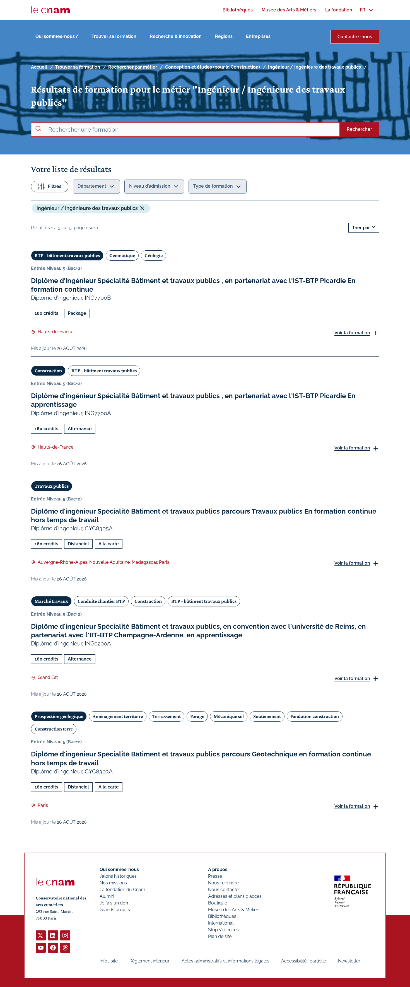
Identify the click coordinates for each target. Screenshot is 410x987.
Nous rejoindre (223, 883)
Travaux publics (52, 486)
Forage (197, 716)
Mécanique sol (229, 716)
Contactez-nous (354, 36)
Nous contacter (224, 889)
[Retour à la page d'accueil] (50, 10)
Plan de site (219, 936)
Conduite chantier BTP (101, 601)
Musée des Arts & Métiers (234, 909)
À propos (217, 869)
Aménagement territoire (118, 716)
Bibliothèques (222, 916)
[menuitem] (237, 10)
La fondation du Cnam (122, 889)
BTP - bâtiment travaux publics (67, 255)
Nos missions (113, 883)
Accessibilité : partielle (303, 961)
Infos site (109, 961)
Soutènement (267, 716)
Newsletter (349, 961)
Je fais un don (114, 903)
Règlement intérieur (149, 961)
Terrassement (166, 716)
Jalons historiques (118, 876)
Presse (215, 876)
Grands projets (115, 909)
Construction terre (54, 729)
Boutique (217, 903)
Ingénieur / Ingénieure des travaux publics (314, 67)
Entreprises (258, 36)
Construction (48, 370)
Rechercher (359, 129)
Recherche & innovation (176, 36)
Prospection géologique (59, 716)
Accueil (39, 67)
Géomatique (122, 255)
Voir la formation (352, 332)
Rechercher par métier (132, 67)
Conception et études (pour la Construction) (212, 67)
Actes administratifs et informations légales (225, 961)
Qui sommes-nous (119, 869)
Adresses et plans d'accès (235, 896)
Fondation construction (314, 716)
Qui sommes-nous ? (56, 36)
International (220, 923)
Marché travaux (51, 601)
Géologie (153, 255)
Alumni (107, 896)
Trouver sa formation (113, 36)
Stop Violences (223, 929)
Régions (224, 36)
